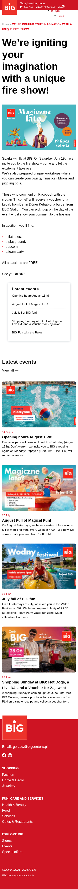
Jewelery (8, 786)
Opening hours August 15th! (30, 295)
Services (8, 816)
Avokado (29, 875)
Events (7, 846)
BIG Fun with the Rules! (27, 332)
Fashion (8, 774)
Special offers (12, 852)
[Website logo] (9, 7)
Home (5, 24)
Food (6, 810)
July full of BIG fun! (24, 312)
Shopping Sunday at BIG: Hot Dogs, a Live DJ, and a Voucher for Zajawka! (37, 322)
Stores (7, 840)
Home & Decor (13, 780)
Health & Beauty (14, 805)
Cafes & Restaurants (17, 821)
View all (8, 370)
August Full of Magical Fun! (30, 304)
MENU (73, 15)
